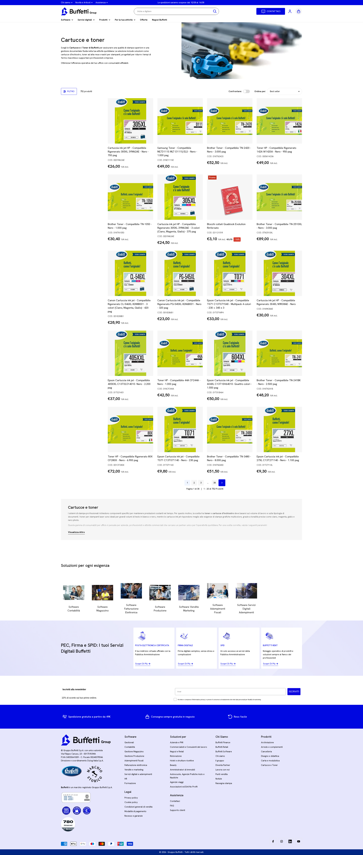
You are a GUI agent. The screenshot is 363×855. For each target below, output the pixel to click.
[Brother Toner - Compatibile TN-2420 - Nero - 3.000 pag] (229, 121)
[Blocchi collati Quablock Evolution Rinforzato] (229, 197)
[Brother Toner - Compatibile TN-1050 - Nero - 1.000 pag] (130, 197)
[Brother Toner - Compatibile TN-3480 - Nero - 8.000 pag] (229, 429)
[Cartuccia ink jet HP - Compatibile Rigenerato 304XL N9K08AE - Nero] (279, 273)
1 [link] (187, 482)
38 (214, 482)
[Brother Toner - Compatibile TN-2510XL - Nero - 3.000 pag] (279, 197)
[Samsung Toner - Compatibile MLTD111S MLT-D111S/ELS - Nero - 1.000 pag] (180, 121)
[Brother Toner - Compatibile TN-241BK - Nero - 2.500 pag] (279, 353)
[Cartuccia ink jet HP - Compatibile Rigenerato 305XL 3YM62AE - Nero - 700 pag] (130, 121)
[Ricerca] (215, 11)
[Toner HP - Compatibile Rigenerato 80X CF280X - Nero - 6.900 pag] (130, 429)
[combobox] (176, 11)
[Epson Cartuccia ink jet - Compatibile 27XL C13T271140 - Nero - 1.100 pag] (279, 429)
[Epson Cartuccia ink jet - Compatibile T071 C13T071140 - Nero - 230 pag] (180, 429)
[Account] (290, 11)
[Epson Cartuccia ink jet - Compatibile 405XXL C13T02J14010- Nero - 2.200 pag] (130, 353)
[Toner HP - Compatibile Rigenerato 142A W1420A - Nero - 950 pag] (279, 121)
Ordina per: (260, 91)
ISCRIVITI (294, 691)
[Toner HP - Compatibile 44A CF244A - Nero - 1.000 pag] (180, 353)
